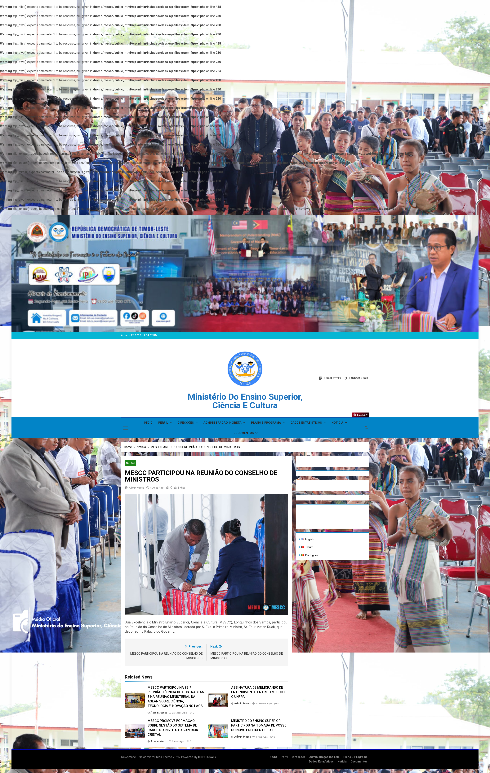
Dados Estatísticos (306, 422)
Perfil (163, 422)
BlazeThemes (207, 757)
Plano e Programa (266, 422)
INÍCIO (148, 422)
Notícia (337, 422)
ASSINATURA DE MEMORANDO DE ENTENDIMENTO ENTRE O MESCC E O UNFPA (258, 692)
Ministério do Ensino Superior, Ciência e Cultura (245, 401)
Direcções (186, 422)
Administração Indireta (222, 422)
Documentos (244, 433)
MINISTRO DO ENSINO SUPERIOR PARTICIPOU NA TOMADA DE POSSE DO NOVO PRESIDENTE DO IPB (258, 725)
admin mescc (136, 488)
